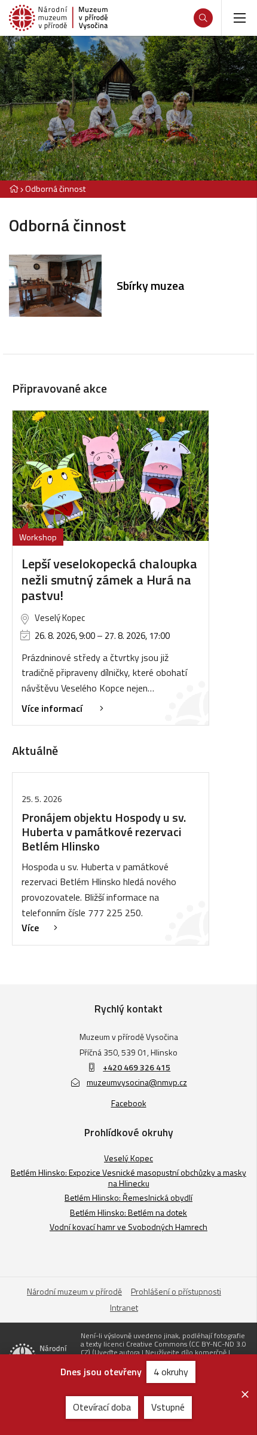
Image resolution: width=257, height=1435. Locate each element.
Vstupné (168, 1407)
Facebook (128, 1103)
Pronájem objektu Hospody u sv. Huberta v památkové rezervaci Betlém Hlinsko (104, 831)
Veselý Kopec (128, 1158)
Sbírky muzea (151, 285)
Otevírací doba (102, 1407)
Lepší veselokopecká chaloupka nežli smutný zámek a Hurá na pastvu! (109, 579)
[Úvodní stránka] (58, 18)
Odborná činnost (55, 188)
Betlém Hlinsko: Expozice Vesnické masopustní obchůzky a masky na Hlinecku (128, 1177)
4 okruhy (171, 1371)
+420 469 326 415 (136, 1067)
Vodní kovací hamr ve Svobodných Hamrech (128, 1226)
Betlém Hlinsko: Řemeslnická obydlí (128, 1197)
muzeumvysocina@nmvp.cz (137, 1082)
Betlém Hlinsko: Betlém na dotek (128, 1212)
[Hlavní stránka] (14, 188)
